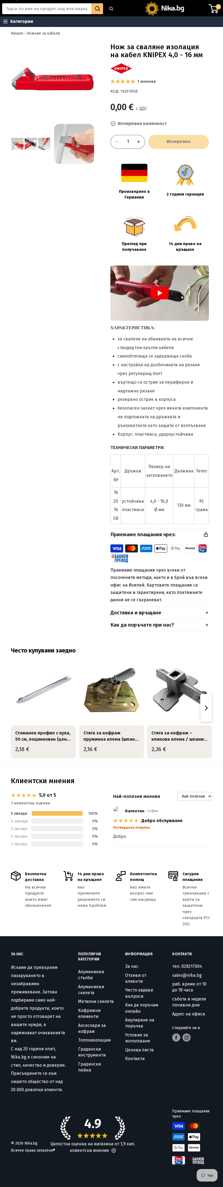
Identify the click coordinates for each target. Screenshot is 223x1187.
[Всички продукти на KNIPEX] (121, 68)
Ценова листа (139, 1049)
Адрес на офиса (188, 1014)
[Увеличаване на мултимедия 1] (52, 79)
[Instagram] (186, 1037)
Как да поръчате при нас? (142, 625)
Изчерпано (179, 141)
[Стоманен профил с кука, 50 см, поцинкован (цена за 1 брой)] (43, 690)
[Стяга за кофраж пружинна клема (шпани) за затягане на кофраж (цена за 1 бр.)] (111, 690)
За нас (131, 966)
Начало (17, 33)
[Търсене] (111, 9)
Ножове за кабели (43, 33)
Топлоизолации (94, 1040)
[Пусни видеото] (159, 293)
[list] (111, 708)
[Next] (206, 708)
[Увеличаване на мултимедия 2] (31, 144)
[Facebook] (176, 1037)
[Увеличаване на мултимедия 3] (74, 144)
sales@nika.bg (187, 975)
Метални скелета (96, 1001)
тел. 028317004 (187, 966)
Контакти (135, 1058)
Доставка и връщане (135, 612)
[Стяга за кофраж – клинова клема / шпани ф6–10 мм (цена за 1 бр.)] (179, 690)
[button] (114, 1150)
